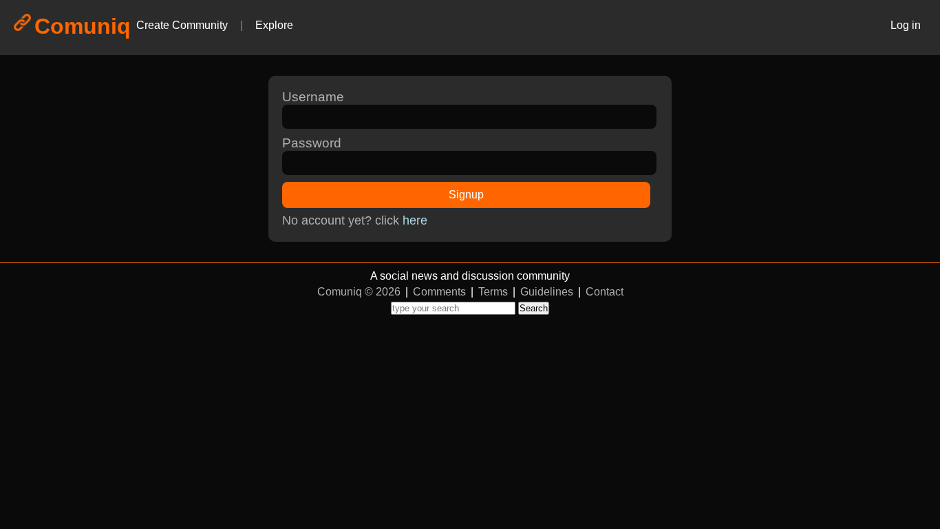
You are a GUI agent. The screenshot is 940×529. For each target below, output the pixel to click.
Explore (274, 25)
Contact (604, 292)
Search (534, 308)
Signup (466, 194)
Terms (493, 292)
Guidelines (546, 292)
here (415, 220)
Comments (439, 292)
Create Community (182, 25)
